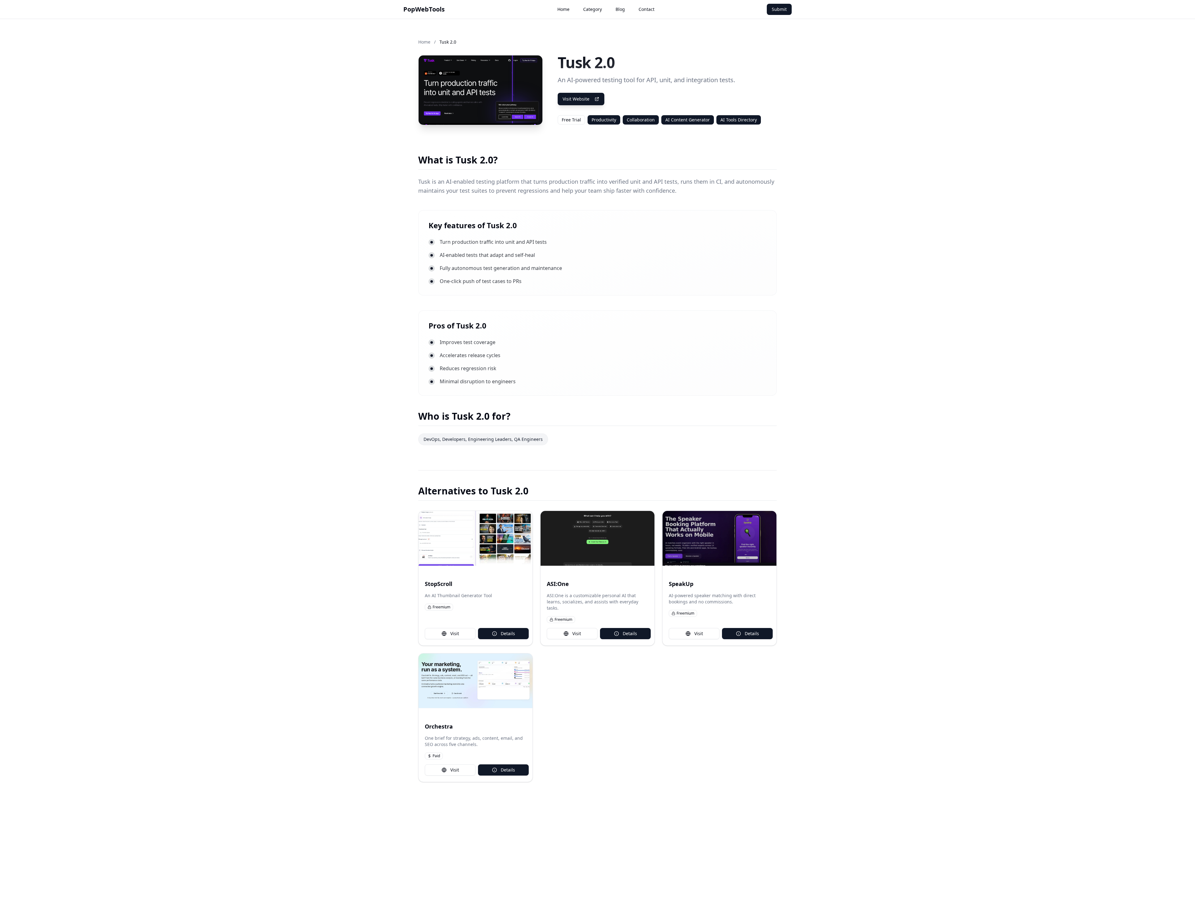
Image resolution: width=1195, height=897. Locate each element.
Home (563, 9)
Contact (646, 9)
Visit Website (576, 99)
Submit (779, 9)
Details (508, 633)
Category (592, 9)
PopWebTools (424, 9)
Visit (454, 633)
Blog (620, 9)
